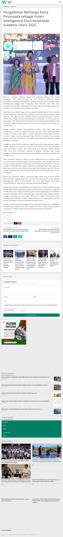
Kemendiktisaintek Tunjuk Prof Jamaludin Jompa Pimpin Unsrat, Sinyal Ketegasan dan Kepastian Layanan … (45, 500)
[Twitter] (15, 223)
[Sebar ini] (5, 236)
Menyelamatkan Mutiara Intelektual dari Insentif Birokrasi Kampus (54, 262)
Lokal (4, 425)
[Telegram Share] (15, 236)
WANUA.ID (4, 534)
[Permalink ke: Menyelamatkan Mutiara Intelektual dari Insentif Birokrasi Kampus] (55, 253)
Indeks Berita (11, 534)
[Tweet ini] (10, 236)
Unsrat (5, 429)
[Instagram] (19, 223)
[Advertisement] (31, 358)
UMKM (4, 436)
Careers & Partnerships (21, 534)
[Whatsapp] (20, 236)
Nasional (5, 422)
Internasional (6, 432)
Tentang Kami (32, 534)
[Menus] (60, 2)
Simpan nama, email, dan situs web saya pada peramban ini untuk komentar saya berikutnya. (31, 305)
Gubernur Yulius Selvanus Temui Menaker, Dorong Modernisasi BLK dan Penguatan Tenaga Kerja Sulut (31, 264)
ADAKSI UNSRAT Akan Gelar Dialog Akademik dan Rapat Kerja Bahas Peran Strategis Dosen (16, 229)
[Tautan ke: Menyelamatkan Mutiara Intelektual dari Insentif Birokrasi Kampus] (16, 490)
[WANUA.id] (7, 2)
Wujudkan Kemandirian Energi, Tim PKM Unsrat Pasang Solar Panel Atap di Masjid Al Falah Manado (20, 264)
